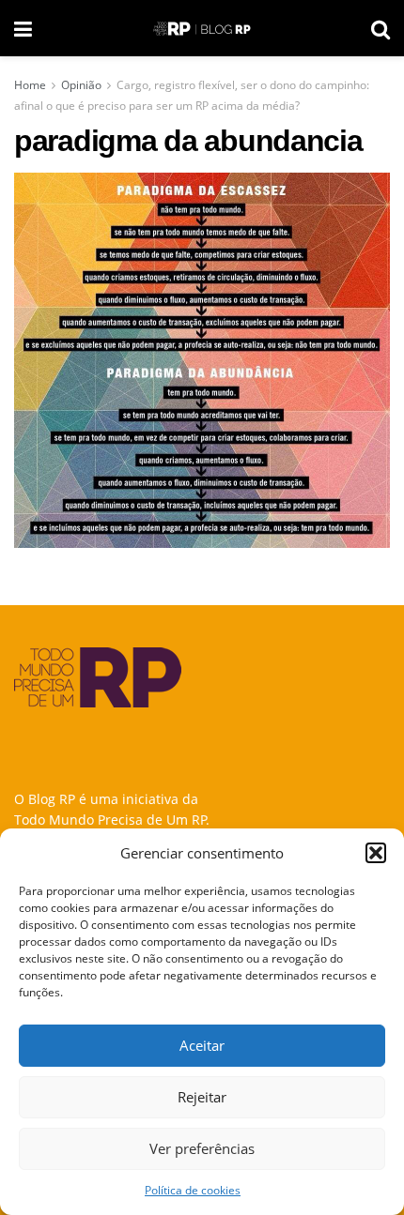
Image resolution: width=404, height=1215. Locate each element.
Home (30, 85)
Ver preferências (202, 1148)
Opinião (81, 85)
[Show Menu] (23, 28)
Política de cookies (193, 1190)
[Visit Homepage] (202, 28)
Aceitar (202, 1045)
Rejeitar (202, 1096)
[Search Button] (380, 28)
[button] (375, 852)
